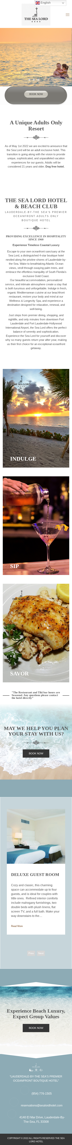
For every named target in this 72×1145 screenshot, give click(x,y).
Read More (17, 926)
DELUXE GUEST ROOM (35, 874)
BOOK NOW (36, 94)
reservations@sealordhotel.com (41, 1105)
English (45, 2)
